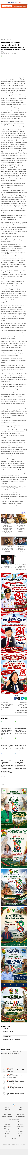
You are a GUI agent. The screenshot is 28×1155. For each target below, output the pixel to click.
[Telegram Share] (22, 698)
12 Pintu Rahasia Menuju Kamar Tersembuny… (15, 1082)
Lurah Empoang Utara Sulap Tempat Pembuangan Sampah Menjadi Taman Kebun (20, 731)
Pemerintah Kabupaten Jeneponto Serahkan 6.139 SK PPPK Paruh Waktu (7, 748)
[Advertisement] (14, 22)
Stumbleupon (8, 1126)
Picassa (8, 1136)
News (8, 1068)
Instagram (8, 1129)
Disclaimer (20, 1112)
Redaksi (20, 1107)
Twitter (21, 1122)
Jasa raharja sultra (8, 1031)
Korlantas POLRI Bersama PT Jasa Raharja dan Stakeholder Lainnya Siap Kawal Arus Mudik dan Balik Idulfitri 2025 (20, 764)
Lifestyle (9, 1080)
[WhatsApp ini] (25, 698)
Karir (20, 1109)
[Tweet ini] (18, 698)
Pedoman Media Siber (7, 1116)
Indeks (7, 1107)
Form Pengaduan (20, 1116)
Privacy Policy (7, 1112)
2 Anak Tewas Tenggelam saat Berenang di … (15, 1088)
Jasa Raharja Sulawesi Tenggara (11, 1039)
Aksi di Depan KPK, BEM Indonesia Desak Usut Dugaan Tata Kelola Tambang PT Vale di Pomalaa (6, 731)
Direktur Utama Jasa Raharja (10, 1034)
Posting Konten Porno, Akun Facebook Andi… (14, 1076)
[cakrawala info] (14, 2)
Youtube (21, 1133)
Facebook (8, 1122)
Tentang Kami (7, 1114)
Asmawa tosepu (7, 1036)
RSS (15, 1138)
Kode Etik (7, 1109)
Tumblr (21, 1124)
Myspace (21, 1131)
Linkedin (21, 1129)
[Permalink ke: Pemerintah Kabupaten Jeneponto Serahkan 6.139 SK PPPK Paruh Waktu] (7, 740)
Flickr (21, 1136)
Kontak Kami (20, 1114)
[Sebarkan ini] (15, 698)
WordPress (21, 1126)
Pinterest (8, 1124)
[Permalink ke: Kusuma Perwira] (2, 52)
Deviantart (8, 1131)
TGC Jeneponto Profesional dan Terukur (15, 1094)
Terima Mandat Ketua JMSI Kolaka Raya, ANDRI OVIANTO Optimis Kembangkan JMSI (21, 748)
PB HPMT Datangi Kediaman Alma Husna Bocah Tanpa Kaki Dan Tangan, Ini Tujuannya (7, 706)
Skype (8, 1133)
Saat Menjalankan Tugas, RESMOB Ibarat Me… (16, 1070)
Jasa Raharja (6, 1028)
